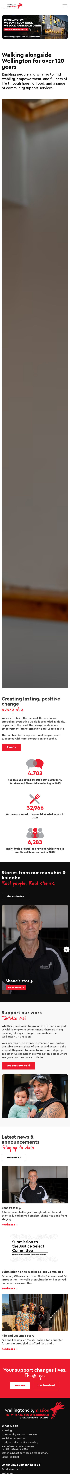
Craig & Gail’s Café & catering (20, 1443)
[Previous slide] (3, 950)
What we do (10, 1426)
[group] (35, 949)
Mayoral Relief (10, 1457)
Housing (7, 1430)
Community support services (19, 1434)
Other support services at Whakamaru (25, 1453)
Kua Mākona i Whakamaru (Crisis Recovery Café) (18, 1448)
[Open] (65, 6)
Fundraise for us (12, 1469)
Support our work (18, 1066)
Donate (11, 747)
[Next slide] (66, 950)
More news (14, 1157)
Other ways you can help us (21, 1465)
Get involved (46, 1385)
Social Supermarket (13, 1438)
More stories (15, 896)
